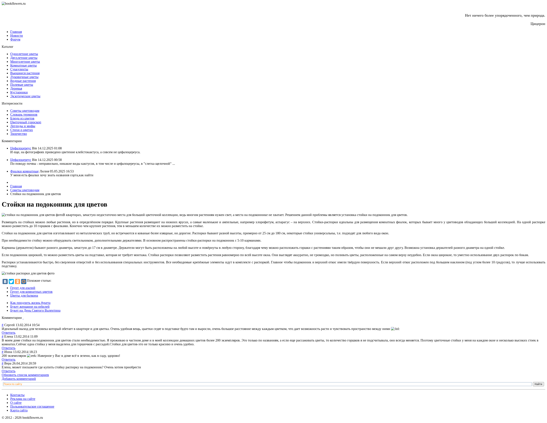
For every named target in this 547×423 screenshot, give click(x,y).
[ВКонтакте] (5, 281)
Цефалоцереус (20, 148)
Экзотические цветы (25, 96)
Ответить (8, 332)
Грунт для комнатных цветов (31, 291)
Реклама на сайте (22, 399)
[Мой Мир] (23, 281)
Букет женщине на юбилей (30, 306)
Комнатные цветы (23, 65)
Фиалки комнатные (24, 171)
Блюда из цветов (22, 118)
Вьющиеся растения (25, 73)
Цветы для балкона (24, 295)
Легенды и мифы (22, 126)
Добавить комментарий (19, 379)
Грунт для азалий (22, 288)
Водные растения (23, 81)
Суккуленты (19, 69)
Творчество (18, 134)
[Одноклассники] (17, 281)
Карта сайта (19, 410)
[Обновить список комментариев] (23, 317)
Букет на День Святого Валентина (35, 310)
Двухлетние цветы (23, 58)
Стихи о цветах (21, 130)
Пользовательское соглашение (32, 406)
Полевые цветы (21, 84)
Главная (16, 32)
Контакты (17, 395)
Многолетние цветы (25, 61)
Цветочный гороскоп (25, 122)
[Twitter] (11, 281)
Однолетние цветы (24, 54)
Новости (16, 35)
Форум (15, 39)
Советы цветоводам (24, 110)
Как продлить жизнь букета (30, 303)
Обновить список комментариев (25, 375)
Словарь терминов (23, 114)
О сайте (16, 402)
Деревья (16, 88)
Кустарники (19, 92)
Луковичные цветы (24, 77)
